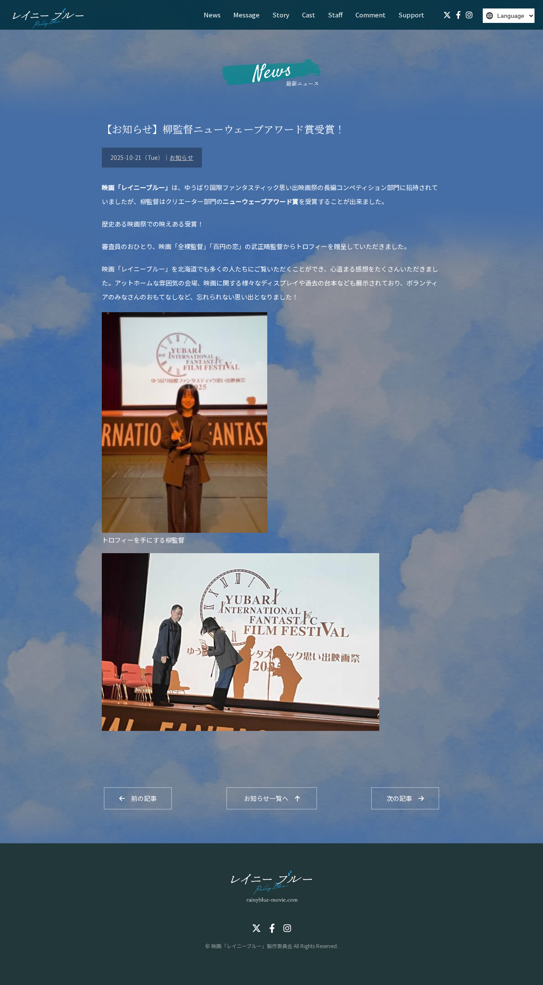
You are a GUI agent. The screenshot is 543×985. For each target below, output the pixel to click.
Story (280, 14)
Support (411, 14)
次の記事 (402, 798)
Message (246, 14)
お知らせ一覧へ (269, 798)
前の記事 (141, 798)
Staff (335, 14)
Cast (308, 14)
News (212, 14)
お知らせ (181, 157)
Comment (370, 14)
